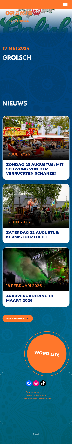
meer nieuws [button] (15, 318)
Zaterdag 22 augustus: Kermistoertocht (32, 234)
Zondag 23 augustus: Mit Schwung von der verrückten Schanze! (35, 169)
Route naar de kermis (36, 392)
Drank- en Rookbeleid (36, 395)
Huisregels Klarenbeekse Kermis (36, 398)
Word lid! (47, 353)
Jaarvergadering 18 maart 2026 (29, 298)
